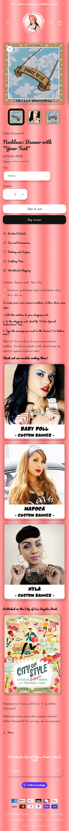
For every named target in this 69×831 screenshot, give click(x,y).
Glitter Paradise (22, 814)
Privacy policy (57, 814)
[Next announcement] (62, 4)
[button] (8, 23)
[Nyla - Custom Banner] (34, 602)
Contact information (54, 820)
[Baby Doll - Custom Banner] (34, 440)
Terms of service (16, 820)
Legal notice (44, 825)
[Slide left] (3, 118)
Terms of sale (29, 825)
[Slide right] (65, 118)
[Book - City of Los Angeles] (32, 696)
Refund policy (40, 814)
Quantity (7, 186)
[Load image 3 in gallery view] (52, 117)
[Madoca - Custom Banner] (34, 519)
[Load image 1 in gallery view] (16, 117)
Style (5, 167)
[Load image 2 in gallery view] (34, 117)
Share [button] (10, 732)
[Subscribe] (57, 771)
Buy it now (34, 219)
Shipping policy (34, 820)
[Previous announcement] (6, 4)
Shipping (6, 161)
